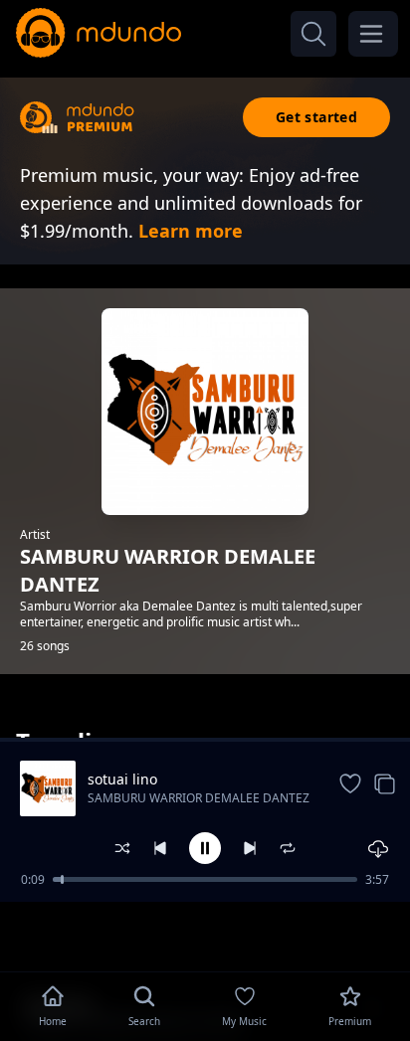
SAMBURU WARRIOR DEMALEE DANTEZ (198, 797)
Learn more (190, 231)
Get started (316, 116)
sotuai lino (122, 779)
